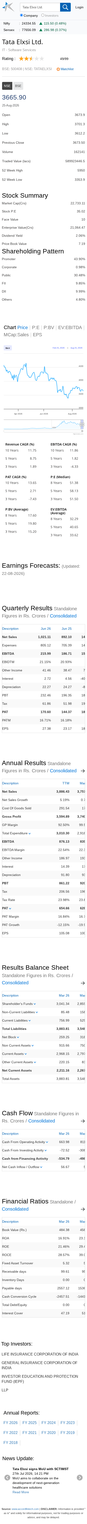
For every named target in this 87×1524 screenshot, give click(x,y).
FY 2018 (10, 1443)
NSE (7, 86)
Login (79, 7)
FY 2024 (49, 1423)
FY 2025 (30, 1423)
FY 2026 (10, 1423)
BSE (18, 86)
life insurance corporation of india (40, 1354)
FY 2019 (68, 1433)
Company (31, 15)
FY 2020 (49, 1433)
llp (5, 1390)
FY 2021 (30, 1433)
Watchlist (67, 69)
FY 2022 (10, 1433)
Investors (51, 15)
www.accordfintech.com (25, 1509)
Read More (21, 1492)
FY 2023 (68, 1423)
